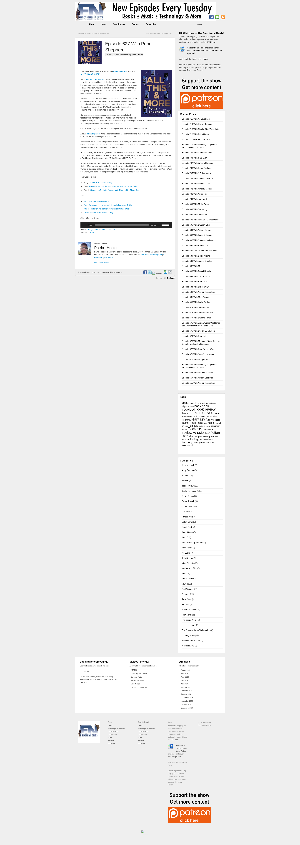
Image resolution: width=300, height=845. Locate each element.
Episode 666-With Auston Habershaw (198, 383)
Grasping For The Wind (140, 673)
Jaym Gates (187, 532)
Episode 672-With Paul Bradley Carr (198, 349)
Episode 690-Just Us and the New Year (199, 251)
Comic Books (188, 506)
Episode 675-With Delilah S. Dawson (198, 331)
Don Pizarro (187, 511)
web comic (210, 443)
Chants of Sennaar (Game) (100, 183)
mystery (202, 426)
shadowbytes (195, 436)
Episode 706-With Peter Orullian (196, 168)
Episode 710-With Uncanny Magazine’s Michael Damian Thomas (199, 146)
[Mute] (159, 225)
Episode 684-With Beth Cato (194, 281)
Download (111, 230)
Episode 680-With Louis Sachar (196, 302)
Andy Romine (188, 470)
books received (200, 413)
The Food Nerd (188, 625)
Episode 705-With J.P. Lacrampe (196, 173)
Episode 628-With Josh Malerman (159, 33)
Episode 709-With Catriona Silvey (197, 152)
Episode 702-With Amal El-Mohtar (197, 189)
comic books (198, 416)
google (216, 420)
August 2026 (185, 670)
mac (205, 423)
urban (202, 440)
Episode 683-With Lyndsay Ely (195, 287)
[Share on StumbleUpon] (165, 273)
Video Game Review (191, 640)
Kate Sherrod (187, 558)
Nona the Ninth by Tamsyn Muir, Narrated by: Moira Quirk (113, 186)
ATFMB (185, 480)
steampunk (208, 436)
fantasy (199, 419)
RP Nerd (185, 604)
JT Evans (186, 553)
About (91, 24)
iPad (192, 423)
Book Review (187, 486)
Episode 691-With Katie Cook (195, 245)
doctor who (211, 416)
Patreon (135, 24)
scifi (185, 436)
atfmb (192, 406)
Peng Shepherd (120, 71)
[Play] (84, 225)
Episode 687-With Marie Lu (194, 266)
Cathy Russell (188, 501)
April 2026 (184, 684)
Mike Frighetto (188, 563)
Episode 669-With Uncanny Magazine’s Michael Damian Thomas (199, 366)
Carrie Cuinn (187, 496)
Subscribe (151, 24)
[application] (126, 225)
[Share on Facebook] (145, 273)
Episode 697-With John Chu (194, 214)
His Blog (145, 255)
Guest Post (187, 527)
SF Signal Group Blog (139, 687)
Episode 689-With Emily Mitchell (196, 256)
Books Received (189, 491)
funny (209, 419)
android (205, 403)
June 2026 (185, 677)
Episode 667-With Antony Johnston (197, 378)
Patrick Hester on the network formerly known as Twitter (107, 209)
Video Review (188, 646)
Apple (185, 406)
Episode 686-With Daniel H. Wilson (197, 271)
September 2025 (187, 708)
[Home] (89, 742)
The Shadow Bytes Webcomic (195, 630)
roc (195, 432)
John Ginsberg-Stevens (192, 542)
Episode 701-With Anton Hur (194, 194)
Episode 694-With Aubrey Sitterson (197, 230)
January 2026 (186, 694)
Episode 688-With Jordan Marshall (197, 261)
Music (184, 573)
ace (184, 402)
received (208, 430)
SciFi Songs (135, 684)
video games (199, 442)
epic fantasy (187, 420)
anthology (212, 403)
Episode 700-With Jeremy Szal (196, 199)
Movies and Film (189, 568)
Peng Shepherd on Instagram (96, 201)
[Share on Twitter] (150, 273)
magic (211, 422)
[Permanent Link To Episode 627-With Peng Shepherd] (91, 52)
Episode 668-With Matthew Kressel (197, 372)
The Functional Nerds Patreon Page (99, 213)
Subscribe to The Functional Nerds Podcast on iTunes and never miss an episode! (204, 51)
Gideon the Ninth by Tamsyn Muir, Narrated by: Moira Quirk (115, 190)
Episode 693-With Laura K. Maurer (197, 235)
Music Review (188, 579)
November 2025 (187, 701)
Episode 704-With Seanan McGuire (197, 178)
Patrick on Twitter (137, 680)
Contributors (119, 24)
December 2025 (187, 698)
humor (185, 422)
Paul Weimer (187, 589)
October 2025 (186, 704)
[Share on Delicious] (157, 273)
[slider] (166, 225)
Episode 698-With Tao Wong (194, 209)
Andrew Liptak (188, 465)
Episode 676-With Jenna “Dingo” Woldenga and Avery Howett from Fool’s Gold (201, 324)
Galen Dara (187, 522)
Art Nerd (185, 475)
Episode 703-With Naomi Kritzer (196, 183)
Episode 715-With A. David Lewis (197, 119)
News (208, 426)
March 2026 (185, 687)
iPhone (199, 422)
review (187, 433)
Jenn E (185, 537)
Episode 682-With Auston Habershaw (198, 292)
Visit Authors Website (101, 262)
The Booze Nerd (189, 620)
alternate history (194, 403)
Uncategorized (188, 635)
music (194, 425)
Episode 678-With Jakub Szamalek (197, 312)
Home (80, 24)
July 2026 (184, 673)
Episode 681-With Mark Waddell (196, 297)
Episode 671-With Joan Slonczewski (198, 354)
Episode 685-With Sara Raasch (196, 276)
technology (193, 439)
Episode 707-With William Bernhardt (198, 163)
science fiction (208, 433)
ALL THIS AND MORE (90, 74)
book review (205, 409)
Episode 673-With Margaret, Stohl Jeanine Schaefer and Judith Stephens (201, 342)
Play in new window (96, 230)
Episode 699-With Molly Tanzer (196, 204)
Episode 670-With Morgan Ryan (196, 359)
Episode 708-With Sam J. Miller (196, 158)
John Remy (187, 548)
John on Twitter (137, 677)
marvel (218, 423)
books (185, 413)
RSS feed (211, 42)
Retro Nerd (186, 599)
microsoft (186, 426)
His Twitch (108, 257)
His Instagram (156, 255)
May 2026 (184, 680)
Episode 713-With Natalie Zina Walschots (200, 129)
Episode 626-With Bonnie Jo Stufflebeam (93, 33)
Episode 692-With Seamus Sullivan (197, 240)
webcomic (188, 445)
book (197, 406)
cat (189, 416)
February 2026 (186, 691)
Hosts (103, 24)
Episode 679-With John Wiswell (196, 307)
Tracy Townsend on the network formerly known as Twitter (108, 205)
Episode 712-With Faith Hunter (195, 134)
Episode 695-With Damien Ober (196, 225)
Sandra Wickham (189, 609)
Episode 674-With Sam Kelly (195, 336)
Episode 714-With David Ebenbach (197, 124)
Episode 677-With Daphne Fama (196, 318)
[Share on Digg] (170, 273)
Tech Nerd (186, 615)
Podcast (125, 55)
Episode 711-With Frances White (196, 139)
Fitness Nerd (187, 517)
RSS (92, 233)
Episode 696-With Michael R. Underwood (200, 220)
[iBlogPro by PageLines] (144, 834)
